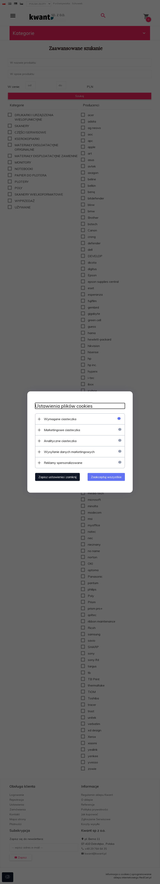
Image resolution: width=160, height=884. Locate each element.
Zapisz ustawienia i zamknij (57, 477)
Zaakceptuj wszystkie (106, 477)
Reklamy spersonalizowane (63, 463)
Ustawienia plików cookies (63, 406)
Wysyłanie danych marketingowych (69, 452)
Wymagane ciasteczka (60, 419)
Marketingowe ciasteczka (62, 430)
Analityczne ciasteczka (60, 441)
